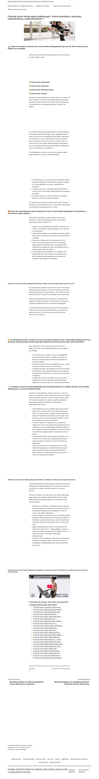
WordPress (82, 771)
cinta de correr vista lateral (40, 86)
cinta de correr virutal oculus (40, 82)
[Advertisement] (49, 69)
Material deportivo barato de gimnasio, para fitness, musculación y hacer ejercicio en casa (31, 1)
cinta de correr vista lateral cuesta (42, 89)
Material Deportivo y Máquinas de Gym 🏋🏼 (21, 6)
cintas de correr (66, 668)
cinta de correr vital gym (39, 93)
